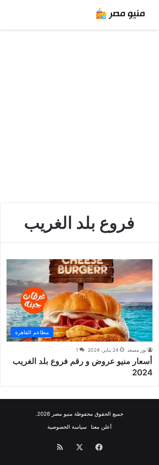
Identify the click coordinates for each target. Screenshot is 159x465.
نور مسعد (136, 350)
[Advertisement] (79, 112)
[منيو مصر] (120, 15)
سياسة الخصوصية (67, 426)
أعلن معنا (101, 426)
